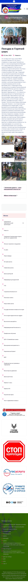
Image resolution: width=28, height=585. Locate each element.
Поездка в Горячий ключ (16, 21)
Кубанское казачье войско (10, 529)
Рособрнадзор (7, 533)
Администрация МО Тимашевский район (13, 526)
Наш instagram (7, 548)
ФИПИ (5, 536)
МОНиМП (5, 538)
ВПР (4, 559)
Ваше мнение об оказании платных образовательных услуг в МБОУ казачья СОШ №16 (13, 552)
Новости (17, 55)
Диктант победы (7, 556)
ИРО (4, 561)
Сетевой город (7, 531)
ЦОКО (5, 540)
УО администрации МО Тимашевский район (14, 524)
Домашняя (9, 21)
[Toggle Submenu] (23, 223)
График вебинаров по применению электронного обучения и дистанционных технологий (14, 544)
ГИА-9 (5, 563)
